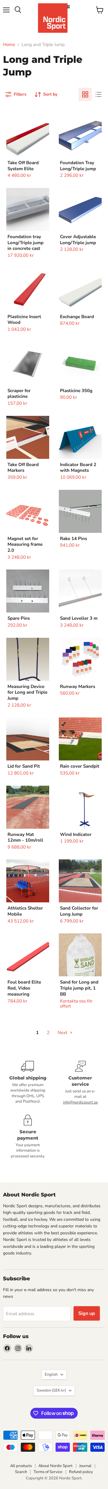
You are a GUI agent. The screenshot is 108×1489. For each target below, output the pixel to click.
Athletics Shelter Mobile (25, 911)
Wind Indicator (76, 834)
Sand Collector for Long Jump (79, 911)
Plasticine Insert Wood (24, 320)
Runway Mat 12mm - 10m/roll (25, 837)
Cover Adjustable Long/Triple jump (78, 240)
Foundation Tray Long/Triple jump (78, 166)
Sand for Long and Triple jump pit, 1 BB (79, 988)
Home (9, 44)
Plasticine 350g (76, 391)
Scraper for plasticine (19, 394)
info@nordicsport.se (80, 1102)
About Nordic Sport (55, 1466)
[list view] (98, 94)
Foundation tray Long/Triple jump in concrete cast (26, 242)
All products (21, 1466)
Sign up (86, 1313)
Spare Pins (19, 618)
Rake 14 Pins (73, 539)
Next (63, 1033)
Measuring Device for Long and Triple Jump (27, 692)
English (51, 1374)
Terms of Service (48, 1472)
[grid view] (85, 94)
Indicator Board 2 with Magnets (78, 468)
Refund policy (81, 1472)
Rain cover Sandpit (79, 766)
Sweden (51, 1390)
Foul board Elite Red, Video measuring (24, 988)
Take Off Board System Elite (23, 166)
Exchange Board (77, 317)
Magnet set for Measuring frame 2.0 (25, 544)
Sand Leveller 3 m (79, 618)
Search (21, 1472)
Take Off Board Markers (23, 468)
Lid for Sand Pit (24, 766)
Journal (85, 1466)
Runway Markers (77, 686)
